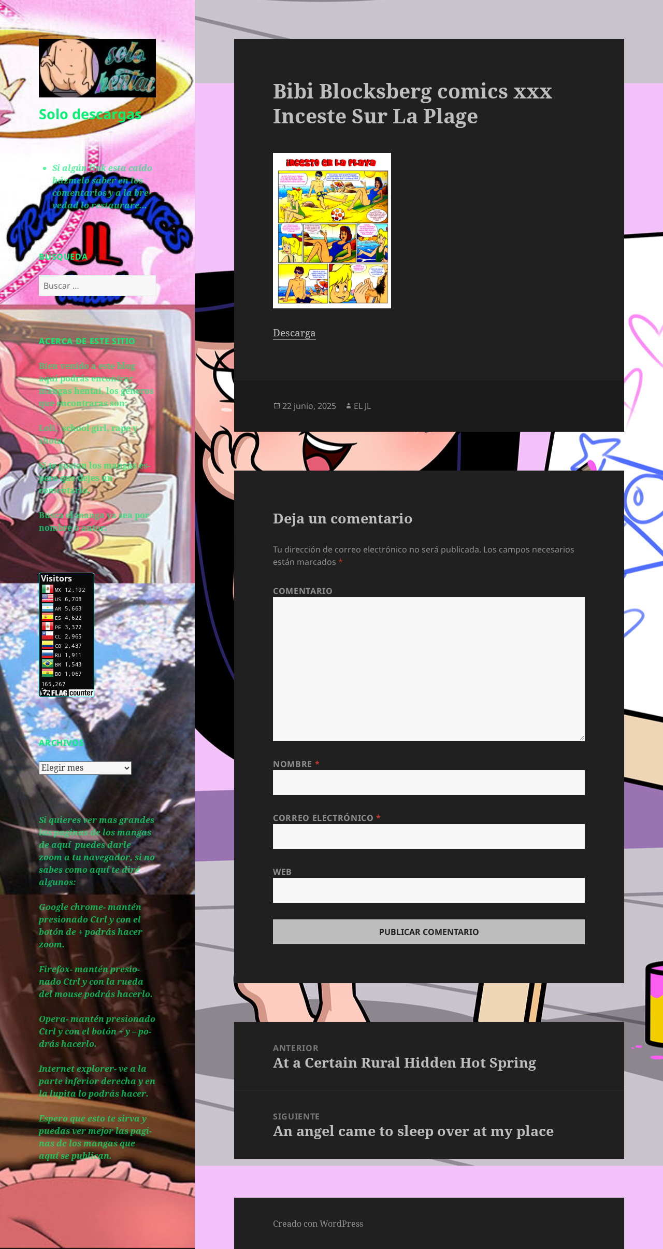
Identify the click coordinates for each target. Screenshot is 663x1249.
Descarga (294, 332)
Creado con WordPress (318, 1223)
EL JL (362, 405)
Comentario (303, 591)
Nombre (296, 764)
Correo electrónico (327, 818)
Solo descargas (90, 113)
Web (282, 871)
